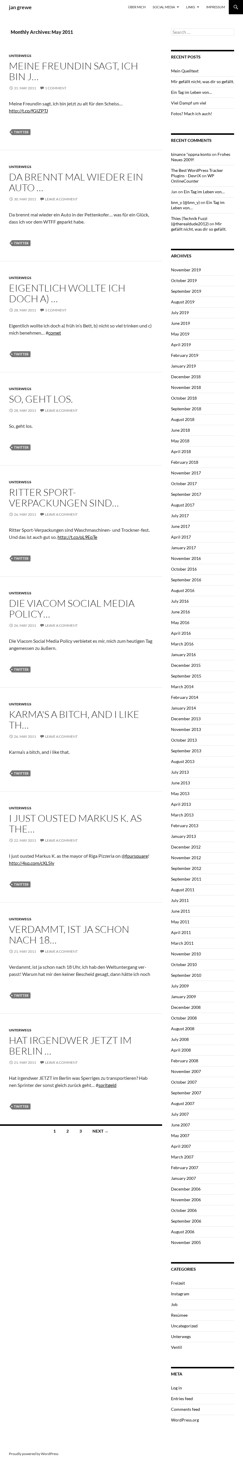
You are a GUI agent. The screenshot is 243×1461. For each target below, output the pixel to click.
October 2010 (184, 964)
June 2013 (180, 782)
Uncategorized (184, 1325)
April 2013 (181, 804)
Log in (176, 1387)
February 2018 (184, 462)
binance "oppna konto (191, 154)
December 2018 (186, 376)
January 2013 (183, 836)
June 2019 (180, 323)
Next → (100, 1131)
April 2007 (181, 1146)
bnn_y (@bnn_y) (185, 202)
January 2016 (183, 654)
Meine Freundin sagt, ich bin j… (73, 71)
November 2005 (186, 1242)
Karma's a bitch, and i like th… (74, 719)
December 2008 (186, 1007)
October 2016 (184, 569)
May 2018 (180, 440)
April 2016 (181, 633)
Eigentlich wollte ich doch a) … (67, 293)
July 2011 (180, 900)
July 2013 (180, 772)
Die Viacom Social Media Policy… (72, 608)
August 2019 (182, 301)
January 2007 (183, 1178)
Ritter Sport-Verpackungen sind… (64, 497)
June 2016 (180, 611)
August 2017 (182, 504)
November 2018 (186, 387)
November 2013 (186, 729)
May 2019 (180, 333)
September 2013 (186, 750)
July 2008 (180, 1039)
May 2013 (180, 793)
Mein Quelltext (185, 70)
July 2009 (180, 985)
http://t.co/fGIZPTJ (28, 110)
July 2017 (180, 515)
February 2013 (184, 825)
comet (54, 332)
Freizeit (178, 1283)
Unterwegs (20, 55)
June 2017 (180, 526)
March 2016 (182, 643)
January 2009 (183, 996)
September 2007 (186, 1092)
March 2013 (182, 814)
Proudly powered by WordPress (33, 1453)
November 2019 (186, 269)
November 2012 (186, 857)
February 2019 (184, 355)
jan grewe (20, 7)
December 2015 (186, 665)
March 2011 (182, 943)
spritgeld (107, 1085)
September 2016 (186, 579)
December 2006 (186, 1188)
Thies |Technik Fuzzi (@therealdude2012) (190, 221)
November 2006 (186, 1199)
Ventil (176, 1347)
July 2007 (180, 1114)
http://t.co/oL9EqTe (77, 537)
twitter (21, 132)
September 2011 (186, 878)
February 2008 (184, 1060)
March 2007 (182, 1156)
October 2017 (184, 483)
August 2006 (182, 1231)
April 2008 (181, 1049)
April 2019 (181, 344)
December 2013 (186, 718)
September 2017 (186, 494)
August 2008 (182, 1028)
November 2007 (186, 1071)
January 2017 (183, 547)
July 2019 (180, 312)
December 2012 (186, 846)
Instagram (180, 1293)
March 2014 (182, 686)
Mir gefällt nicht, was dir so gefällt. (202, 81)
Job (174, 1304)
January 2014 (183, 707)
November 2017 (186, 472)
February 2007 (184, 1167)
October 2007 (184, 1082)
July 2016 (180, 601)
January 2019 (183, 365)
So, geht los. (41, 399)
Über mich (137, 7)
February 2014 (184, 697)
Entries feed (182, 1398)
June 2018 (180, 430)
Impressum (215, 7)
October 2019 (184, 280)
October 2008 (184, 1017)
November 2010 (186, 953)
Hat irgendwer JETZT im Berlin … (70, 1045)
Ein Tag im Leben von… (191, 92)
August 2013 (182, 761)
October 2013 (184, 740)
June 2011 (180, 911)
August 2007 (182, 1103)
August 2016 (182, 590)
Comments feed (185, 1409)
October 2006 (184, 1210)
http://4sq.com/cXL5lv (31, 863)
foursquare (136, 856)
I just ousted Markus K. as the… (75, 823)
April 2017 (181, 536)
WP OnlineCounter (192, 178)
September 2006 (186, 1220)
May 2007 (180, 1135)
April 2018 (181, 451)
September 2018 (186, 408)
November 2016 (186, 558)
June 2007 (180, 1124)
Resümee (179, 1315)
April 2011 (181, 932)
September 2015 (186, 675)
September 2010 (186, 975)
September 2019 (186, 291)
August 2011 (182, 889)
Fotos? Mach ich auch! (191, 113)
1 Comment (55, 88)
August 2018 (182, 419)
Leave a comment (61, 199)
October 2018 (184, 398)
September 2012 (186, 868)
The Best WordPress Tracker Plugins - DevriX (197, 173)
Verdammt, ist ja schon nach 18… (69, 934)
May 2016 (180, 622)
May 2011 (180, 921)
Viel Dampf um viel (188, 102)
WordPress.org (185, 1419)
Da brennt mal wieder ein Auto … (76, 182)
